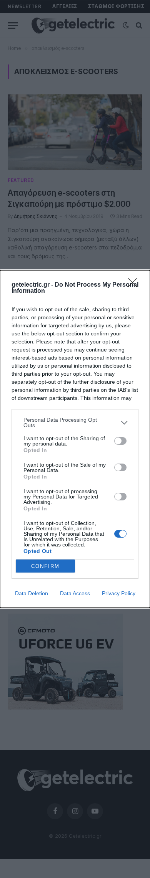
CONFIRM (45, 566)
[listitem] (75, 422)
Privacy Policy (118, 593)
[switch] (120, 441)
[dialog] (75, 439)
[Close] (135, 285)
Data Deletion (31, 593)
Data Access (75, 593)
